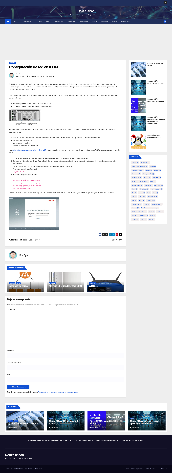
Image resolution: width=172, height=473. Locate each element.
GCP (152, 181)
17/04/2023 (95, 427)
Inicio (16, 21)
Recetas (135, 208)
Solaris (104, 21)
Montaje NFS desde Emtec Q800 (25, 240)
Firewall (71, 21)
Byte (20, 74)
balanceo (145, 162)
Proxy (147, 204)
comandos (136, 174)
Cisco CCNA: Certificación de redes (64, 422)
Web (8, 374)
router (160, 212)
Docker (147, 177)
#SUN (51, 76)
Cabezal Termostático (139, 166)
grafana (148, 185)
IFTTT (142, 193)
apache (135, 162)
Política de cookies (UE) (152, 469)
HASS (134, 189)
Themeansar (38, 469)
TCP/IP (114, 21)
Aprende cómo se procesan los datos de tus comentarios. (58, 392)
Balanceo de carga (18, 286)
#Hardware (33, 76)
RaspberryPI (157, 204)
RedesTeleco (86, 11)
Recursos (125, 21)
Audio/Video (27, 21)
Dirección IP (136, 177)
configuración (148, 174)
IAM (134, 193)
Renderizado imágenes (149, 208)
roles (152, 212)
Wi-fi (151, 219)
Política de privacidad (137, 469)
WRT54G (116, 240)
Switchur (144, 215)
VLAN (143, 219)
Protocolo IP (136, 204)
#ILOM (40, 76)
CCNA (153, 166)
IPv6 (134, 196)
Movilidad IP (152, 196)
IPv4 (155, 193)
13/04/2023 (135, 427)
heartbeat (144, 189)
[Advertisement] (86, 39)
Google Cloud (137, 185)
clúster (157, 170)
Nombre (10, 351)
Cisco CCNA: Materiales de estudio (103, 422)
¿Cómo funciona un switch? (23, 423)
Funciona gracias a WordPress (14, 469)
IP (148, 193)
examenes (143, 181)
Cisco (48, 21)
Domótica (59, 21)
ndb (134, 200)
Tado (152, 215)
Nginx (141, 200)
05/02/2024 (14, 427)
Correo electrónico (14, 362)
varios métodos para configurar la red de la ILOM (29, 150)
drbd (134, 181)
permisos (151, 200)
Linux (94, 21)
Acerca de (164, 469)
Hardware (84, 21)
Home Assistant (156, 189)
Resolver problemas (139, 212)
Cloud (39, 21)
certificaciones (137, 170)
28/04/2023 (54, 427)
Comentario (11, 309)
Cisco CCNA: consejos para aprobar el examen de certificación (144, 423)
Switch (135, 215)
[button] (161, 21)
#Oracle (46, 76)
